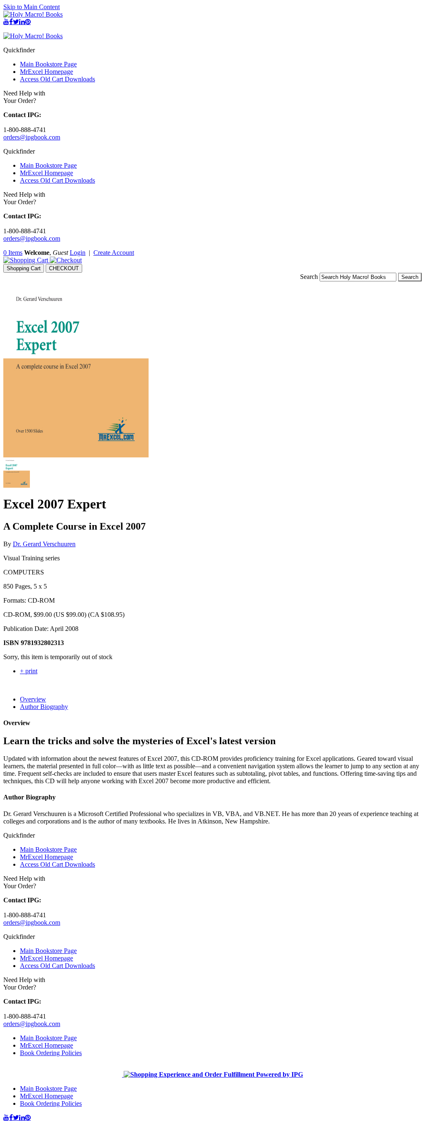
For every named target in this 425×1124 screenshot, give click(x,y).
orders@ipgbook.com (31, 137)
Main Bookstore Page (48, 64)
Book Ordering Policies (51, 1052)
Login (77, 252)
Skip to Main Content (31, 6)
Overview (33, 699)
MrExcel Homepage (46, 71)
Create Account (113, 252)
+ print (28, 670)
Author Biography (44, 706)
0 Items (12, 252)
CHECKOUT (64, 268)
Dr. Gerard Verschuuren (44, 543)
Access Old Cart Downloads (57, 79)
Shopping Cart (24, 268)
